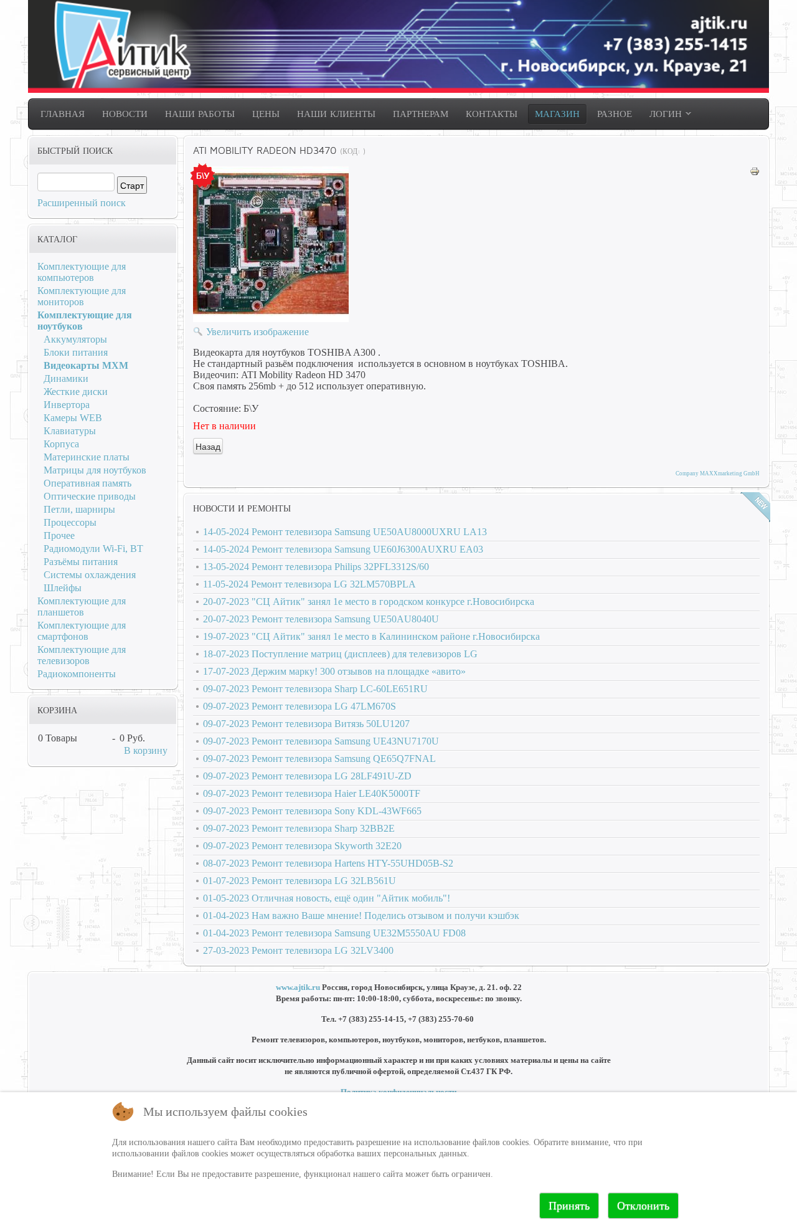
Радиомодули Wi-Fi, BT (93, 548)
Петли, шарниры (79, 509)
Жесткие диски (76, 391)
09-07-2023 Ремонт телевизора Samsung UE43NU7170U (321, 741)
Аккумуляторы (75, 339)
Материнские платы (87, 457)
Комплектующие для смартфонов (81, 631)
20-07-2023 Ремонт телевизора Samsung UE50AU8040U (321, 619)
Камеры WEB (73, 417)
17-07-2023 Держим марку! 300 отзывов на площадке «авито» (334, 671)
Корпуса (61, 444)
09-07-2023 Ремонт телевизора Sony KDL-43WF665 (312, 811)
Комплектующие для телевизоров (81, 655)
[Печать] (755, 173)
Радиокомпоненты (76, 674)
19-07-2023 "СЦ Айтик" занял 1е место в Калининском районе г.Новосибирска (371, 636)
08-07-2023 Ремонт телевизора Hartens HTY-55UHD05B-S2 (328, 863)
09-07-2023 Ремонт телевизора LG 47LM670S (299, 706)
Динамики (66, 378)
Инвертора (67, 404)
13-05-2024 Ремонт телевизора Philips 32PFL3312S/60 (316, 566)
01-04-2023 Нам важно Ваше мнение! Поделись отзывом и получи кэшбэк (361, 915)
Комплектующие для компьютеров (81, 272)
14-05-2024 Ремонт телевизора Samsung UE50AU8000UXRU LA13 (345, 531)
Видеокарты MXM (86, 365)
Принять (569, 1205)
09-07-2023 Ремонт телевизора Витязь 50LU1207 (306, 723)
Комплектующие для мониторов (81, 296)
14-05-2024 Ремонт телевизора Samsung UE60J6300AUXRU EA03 (343, 549)
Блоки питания (76, 352)
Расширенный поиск (81, 203)
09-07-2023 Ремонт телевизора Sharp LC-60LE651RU (315, 688)
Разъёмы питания (81, 561)
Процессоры (70, 522)
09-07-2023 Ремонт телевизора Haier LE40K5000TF (311, 793)
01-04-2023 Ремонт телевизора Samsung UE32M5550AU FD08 (334, 933)
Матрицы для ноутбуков (95, 470)
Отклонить (643, 1205)
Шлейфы (63, 588)
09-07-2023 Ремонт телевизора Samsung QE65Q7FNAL (319, 758)
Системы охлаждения (90, 574)
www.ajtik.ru (298, 987)
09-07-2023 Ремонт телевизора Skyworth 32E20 (302, 845)
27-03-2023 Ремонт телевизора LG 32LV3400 (298, 950)
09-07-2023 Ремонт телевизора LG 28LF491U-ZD (307, 776)
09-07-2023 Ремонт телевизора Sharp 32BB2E (299, 828)
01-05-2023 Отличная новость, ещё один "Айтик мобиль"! (326, 898)
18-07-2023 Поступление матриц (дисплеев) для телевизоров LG (340, 654)
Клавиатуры (70, 431)
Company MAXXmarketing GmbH (718, 473)
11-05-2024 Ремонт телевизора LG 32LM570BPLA (309, 584)
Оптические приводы (90, 496)
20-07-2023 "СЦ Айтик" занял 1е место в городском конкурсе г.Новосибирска (368, 601)
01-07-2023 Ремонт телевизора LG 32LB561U (299, 880)
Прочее (59, 535)
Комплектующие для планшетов (81, 606)
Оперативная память (87, 483)
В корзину (145, 750)
